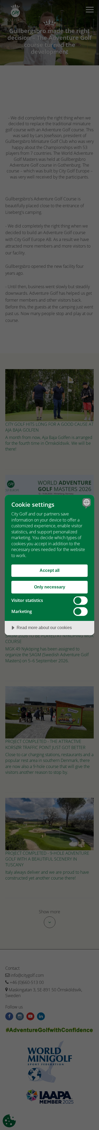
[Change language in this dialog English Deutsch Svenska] (86, 503)
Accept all (49, 570)
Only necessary (49, 587)
